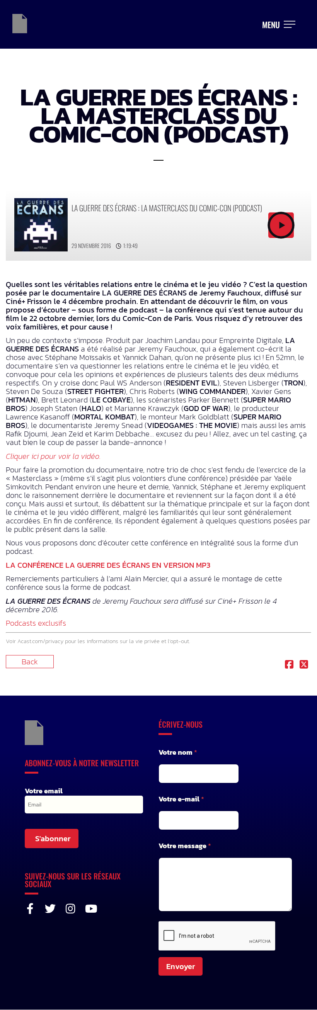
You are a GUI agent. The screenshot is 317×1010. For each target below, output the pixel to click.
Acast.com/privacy (40, 641)
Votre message (184, 846)
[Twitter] (50, 908)
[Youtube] (90, 908)
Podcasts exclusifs (36, 623)
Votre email (44, 791)
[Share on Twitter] (304, 665)
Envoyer (180, 966)
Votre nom (177, 752)
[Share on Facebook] (289, 665)
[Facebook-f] (30, 908)
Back (30, 661)
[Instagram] (70, 908)
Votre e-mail (181, 799)
